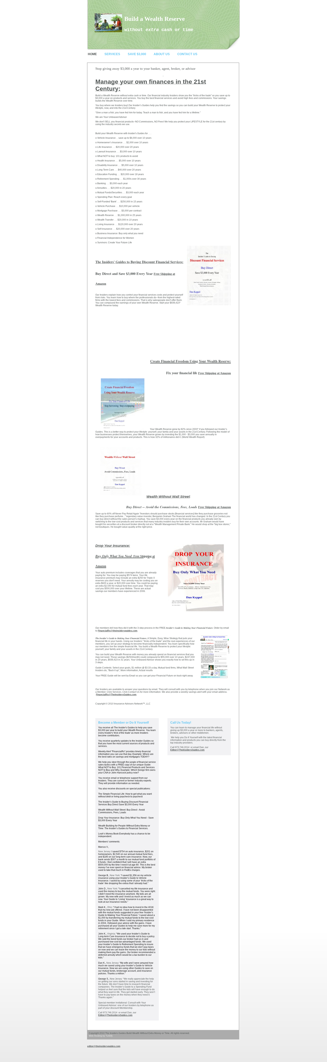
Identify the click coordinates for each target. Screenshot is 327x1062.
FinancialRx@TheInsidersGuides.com (116, 694)
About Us (162, 54)
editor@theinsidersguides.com (103, 1046)
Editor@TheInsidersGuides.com (115, 1015)
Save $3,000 (137, 54)
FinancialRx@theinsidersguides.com (117, 630)
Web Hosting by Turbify (101, 1036)
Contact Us (187, 54)
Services (112, 54)
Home (92, 54)
